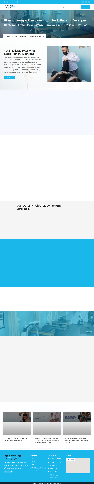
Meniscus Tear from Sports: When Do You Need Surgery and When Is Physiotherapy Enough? (47, 440)
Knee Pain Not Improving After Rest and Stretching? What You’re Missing (76, 440)
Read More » (8, 444)
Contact (68, 7)
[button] (52, 7)
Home (46, 7)
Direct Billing (60, 7)
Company (74, 7)
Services (52, 7)
